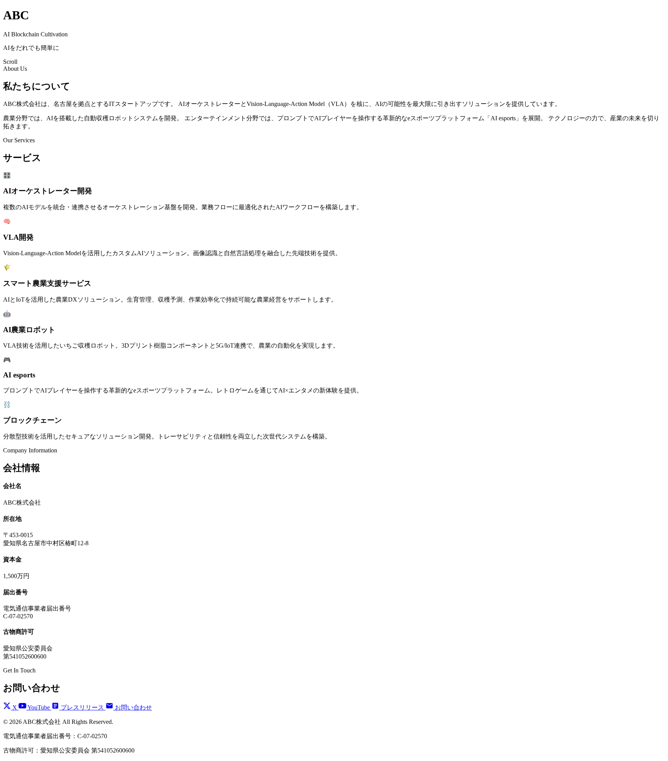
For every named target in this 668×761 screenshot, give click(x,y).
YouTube (38, 707)
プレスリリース (82, 707)
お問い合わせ (132, 707)
